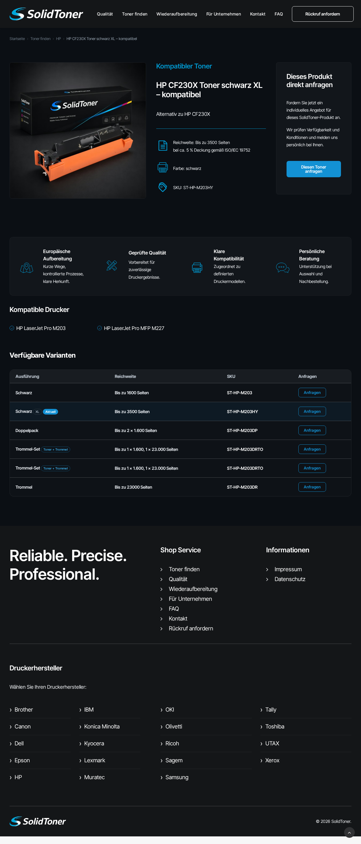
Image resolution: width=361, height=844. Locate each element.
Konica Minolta (99, 726)
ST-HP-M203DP (242, 430)
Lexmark (92, 760)
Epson (20, 760)
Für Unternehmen (223, 14)
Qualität (105, 14)
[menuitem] (107, 14)
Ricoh (169, 743)
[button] (26, 270)
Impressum (288, 569)
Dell (17, 743)
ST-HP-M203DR (242, 487)
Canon (20, 726)
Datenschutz (290, 579)
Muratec (92, 777)
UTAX (269, 743)
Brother (21, 709)
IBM (86, 709)
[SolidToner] (46, 14)
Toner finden (135, 14)
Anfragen (312, 392)
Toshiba (272, 726)
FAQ (279, 14)
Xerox (269, 760)
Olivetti (171, 726)
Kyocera (91, 743)
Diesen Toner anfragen (313, 169)
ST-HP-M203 (239, 392)
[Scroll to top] (349, 832)
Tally (268, 709)
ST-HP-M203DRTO (245, 449)
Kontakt (258, 14)
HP (58, 38)
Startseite (17, 38)
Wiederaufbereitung (177, 14)
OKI (167, 709)
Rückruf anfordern (191, 628)
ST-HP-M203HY (242, 411)
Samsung (174, 777)
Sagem (171, 760)
